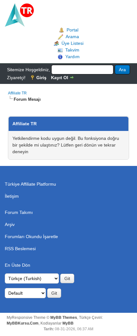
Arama (72, 36)
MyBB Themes (63, 317)
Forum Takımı (19, 212)
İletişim (12, 196)
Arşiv (10, 224)
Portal (72, 29)
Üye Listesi (72, 43)
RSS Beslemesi (20, 248)
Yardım (72, 56)
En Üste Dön (17, 265)
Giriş (41, 77)
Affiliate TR (17, 93)
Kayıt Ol (59, 77)
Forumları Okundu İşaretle (31, 236)
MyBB (68, 323)
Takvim (72, 49)
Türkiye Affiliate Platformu (30, 184)
